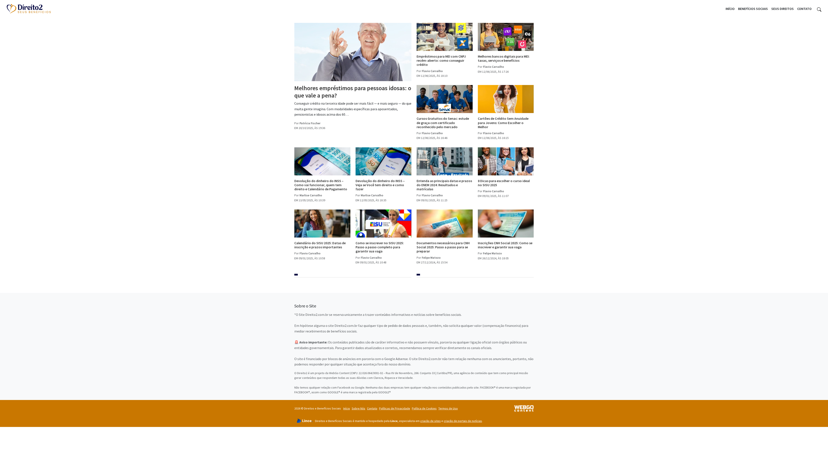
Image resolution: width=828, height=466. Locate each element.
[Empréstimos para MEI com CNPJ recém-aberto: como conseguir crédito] (445, 37)
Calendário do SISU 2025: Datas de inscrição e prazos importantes (320, 245)
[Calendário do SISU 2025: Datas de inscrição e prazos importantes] (322, 223)
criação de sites (430, 421)
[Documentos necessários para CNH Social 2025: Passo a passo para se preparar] (445, 223)
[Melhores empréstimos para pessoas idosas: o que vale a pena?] (352, 52)
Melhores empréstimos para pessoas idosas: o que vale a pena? (352, 91)
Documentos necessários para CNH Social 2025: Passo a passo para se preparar (443, 247)
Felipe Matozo (431, 258)
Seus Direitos (782, 8)
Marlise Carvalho (311, 195)
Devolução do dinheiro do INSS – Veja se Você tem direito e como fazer (380, 185)
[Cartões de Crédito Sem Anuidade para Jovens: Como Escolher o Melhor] (506, 99)
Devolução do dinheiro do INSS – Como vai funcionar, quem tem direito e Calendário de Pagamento (320, 185)
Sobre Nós (358, 408)
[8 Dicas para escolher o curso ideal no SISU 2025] (506, 161)
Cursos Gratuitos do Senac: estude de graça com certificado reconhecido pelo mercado (443, 122)
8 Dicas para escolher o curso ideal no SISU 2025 (504, 183)
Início (730, 8)
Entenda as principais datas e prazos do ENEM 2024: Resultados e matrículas (444, 185)
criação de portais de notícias (463, 421)
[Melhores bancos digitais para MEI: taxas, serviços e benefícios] (506, 37)
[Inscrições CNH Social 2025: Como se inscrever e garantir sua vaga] (506, 223)
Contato (804, 8)
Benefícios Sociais (753, 8)
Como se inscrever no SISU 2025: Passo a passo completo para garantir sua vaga (380, 247)
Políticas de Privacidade (394, 408)
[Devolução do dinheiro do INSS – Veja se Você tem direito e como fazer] (384, 161)
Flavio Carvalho (432, 71)
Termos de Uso (448, 408)
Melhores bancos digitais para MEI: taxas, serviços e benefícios (504, 58)
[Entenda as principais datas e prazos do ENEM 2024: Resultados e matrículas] (445, 161)
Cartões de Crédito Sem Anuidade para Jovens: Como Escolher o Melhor (503, 122)
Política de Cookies (424, 408)
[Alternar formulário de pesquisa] (819, 9)
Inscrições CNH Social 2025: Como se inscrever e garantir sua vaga (505, 245)
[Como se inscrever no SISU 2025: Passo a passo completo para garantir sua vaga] (384, 223)
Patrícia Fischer (310, 123)
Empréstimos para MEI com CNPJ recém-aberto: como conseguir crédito (441, 60)
